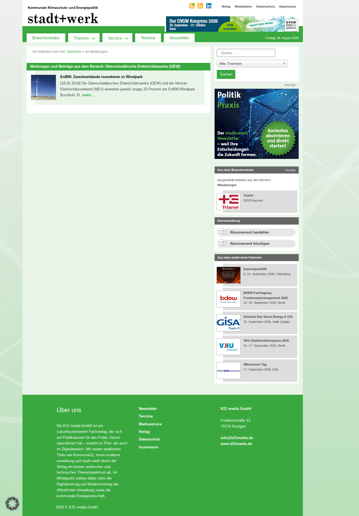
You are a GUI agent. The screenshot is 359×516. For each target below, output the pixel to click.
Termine (148, 37)
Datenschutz (149, 439)
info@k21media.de (237, 438)
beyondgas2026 (255, 269)
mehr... (88, 95)
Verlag (144, 432)
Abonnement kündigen (250, 243)
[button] (12, 503)
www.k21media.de (236, 444)
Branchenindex (46, 37)
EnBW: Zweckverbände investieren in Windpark (101, 77)
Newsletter (179, 37)
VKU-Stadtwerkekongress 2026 (266, 340)
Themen (81, 38)
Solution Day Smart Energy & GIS (268, 316)
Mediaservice (150, 424)
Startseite (74, 52)
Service (115, 38)
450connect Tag (255, 364)
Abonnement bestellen (249, 232)
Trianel (248, 195)
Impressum (148, 447)
